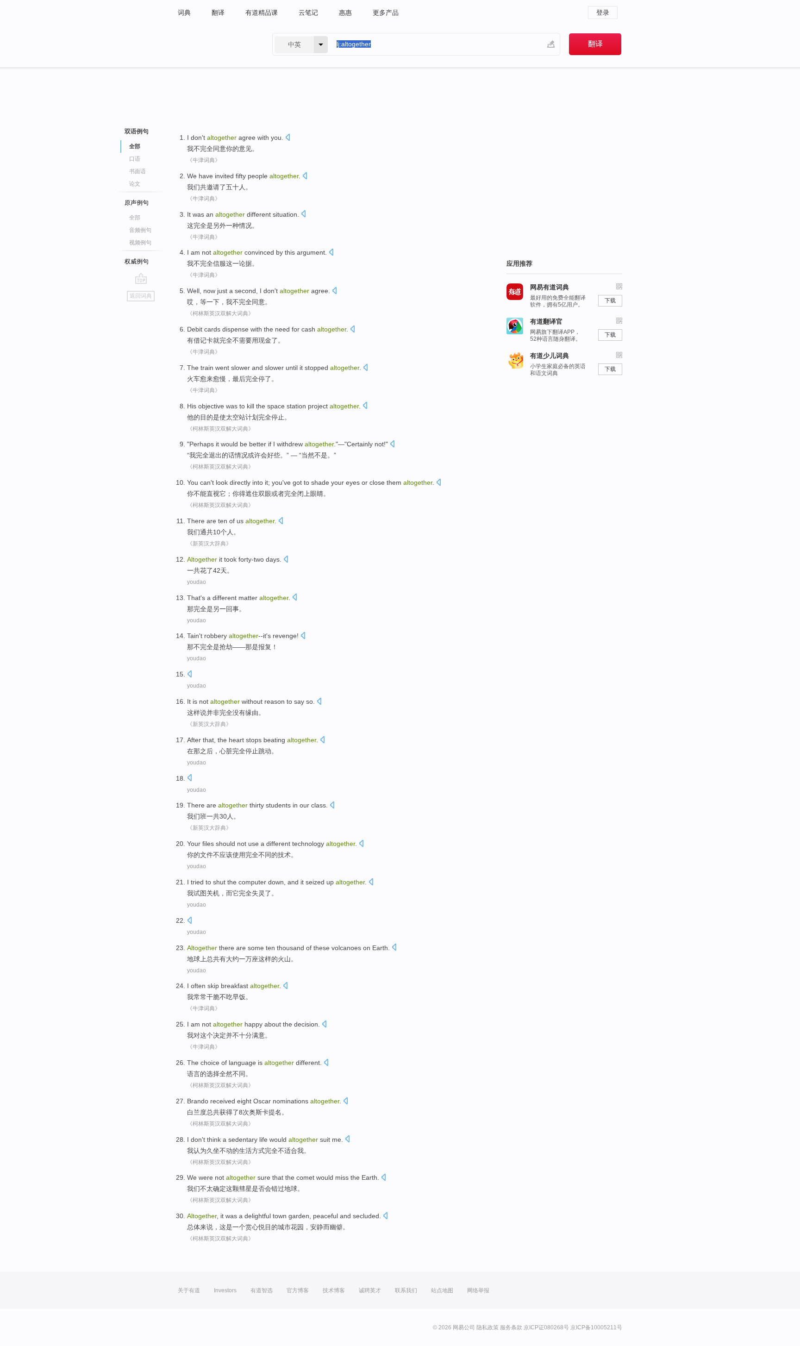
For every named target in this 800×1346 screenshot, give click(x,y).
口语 (134, 159)
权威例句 (137, 261)
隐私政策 (487, 1327)
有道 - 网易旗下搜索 (216, 44)
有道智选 (261, 1290)
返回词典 (141, 296)
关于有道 (189, 1290)
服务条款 (511, 1327)
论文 (134, 184)
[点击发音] (287, 138)
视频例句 (140, 242)
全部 (134, 217)
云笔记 (308, 12)
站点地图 (442, 1290)
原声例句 (137, 202)
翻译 (218, 12)
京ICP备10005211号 (596, 1327)
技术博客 (334, 1290)
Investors (225, 1290)
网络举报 (478, 1290)
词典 (184, 12)
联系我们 (406, 1290)
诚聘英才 (370, 1290)
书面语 (137, 171)
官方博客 (298, 1290)
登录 (602, 12)
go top (141, 278)
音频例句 (140, 230)
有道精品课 (261, 12)
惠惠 (345, 12)
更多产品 (386, 12)
